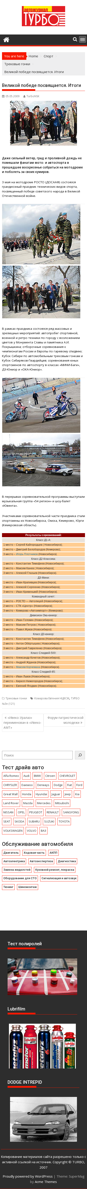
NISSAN (8, 812)
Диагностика (67, 861)
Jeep (68, 794)
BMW (37, 776)
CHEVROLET (67, 776)
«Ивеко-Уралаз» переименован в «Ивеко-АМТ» (22, 722)
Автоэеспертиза (41, 861)
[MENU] (82, 39)
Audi (26, 776)
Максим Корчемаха (28, 667)
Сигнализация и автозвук (59, 878)
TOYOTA (64, 821)
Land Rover (11, 803)
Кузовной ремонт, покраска (54, 869)
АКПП (53, 852)
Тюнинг (8, 887)
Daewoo (27, 785)
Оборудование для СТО (20, 878)
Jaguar (56, 794)
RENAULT (53, 812)
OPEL (21, 812)
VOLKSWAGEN (13, 831)
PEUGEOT (35, 812)
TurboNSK (33, 96)
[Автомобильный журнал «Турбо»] (6, 39)
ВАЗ (43, 831)
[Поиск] (80, 755)
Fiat (69, 785)
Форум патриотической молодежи (65, 720)
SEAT (6, 821)
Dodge (58, 785)
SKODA (19, 821)
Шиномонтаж (27, 887)
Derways (43, 785)
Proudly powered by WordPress (28, 1176)
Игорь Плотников (27, 554)
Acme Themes (46, 1181)
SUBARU (34, 821)
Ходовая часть (34, 852)
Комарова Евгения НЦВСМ (51, 698)
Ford (79, 785)
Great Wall (10, 794)
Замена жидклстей (16, 869)
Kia (77, 794)
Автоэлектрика (14, 861)
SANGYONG (71, 812)
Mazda (28, 803)
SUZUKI (49, 821)
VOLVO (31, 831)
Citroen (50, 776)
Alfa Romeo (11, 776)
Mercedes (44, 803)
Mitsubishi (62, 803)
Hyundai (41, 794)
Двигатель (11, 852)
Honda (26, 794)
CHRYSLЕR (10, 785)
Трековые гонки (16, 698)
